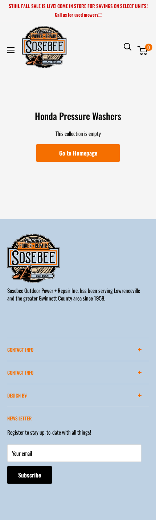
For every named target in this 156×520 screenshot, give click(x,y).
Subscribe (29, 475)
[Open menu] (11, 50)
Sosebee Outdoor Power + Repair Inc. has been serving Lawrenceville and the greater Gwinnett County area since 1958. (73, 294)
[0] (142, 50)
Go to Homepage (78, 153)
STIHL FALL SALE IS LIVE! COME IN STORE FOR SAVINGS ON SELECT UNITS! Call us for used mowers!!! (78, 10)
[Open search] (128, 47)
